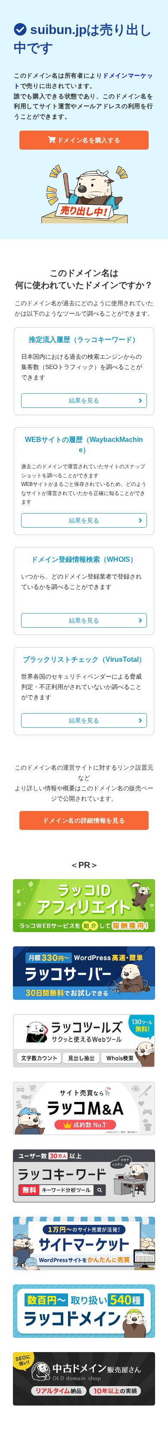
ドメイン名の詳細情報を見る (84, 820)
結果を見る (84, 400)
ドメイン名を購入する (89, 140)
